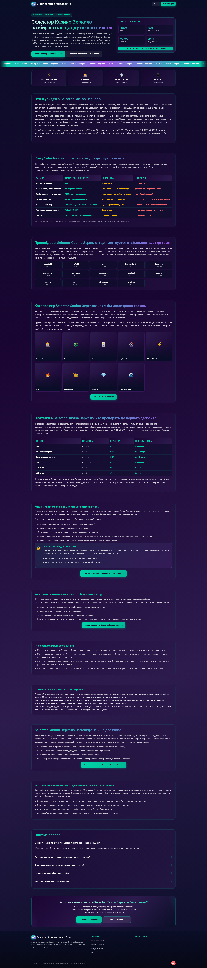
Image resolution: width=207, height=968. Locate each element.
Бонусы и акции (97, 949)
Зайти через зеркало (88, 920)
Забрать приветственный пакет (84, 54)
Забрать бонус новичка (117, 920)
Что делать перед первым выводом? (52, 881)
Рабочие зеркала (97, 944)
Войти (156, 4)
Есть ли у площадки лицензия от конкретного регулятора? (62, 857)
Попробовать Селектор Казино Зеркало (146, 48)
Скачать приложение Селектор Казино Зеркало (103, 765)
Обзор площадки (97, 940)
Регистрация (168, 4)
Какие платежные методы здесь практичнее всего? (59, 865)
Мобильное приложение (100, 953)
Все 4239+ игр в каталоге (103, 397)
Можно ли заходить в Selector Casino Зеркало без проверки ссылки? (67, 843)
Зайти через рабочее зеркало (48, 54)
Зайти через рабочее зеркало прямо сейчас (103, 573)
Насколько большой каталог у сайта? (52, 873)
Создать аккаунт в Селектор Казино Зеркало (103, 625)
